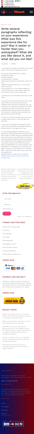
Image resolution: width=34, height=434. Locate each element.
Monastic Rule (5, 158)
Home (3, 403)
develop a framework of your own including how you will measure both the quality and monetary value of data (15, 339)
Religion (4, 63)
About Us (4, 413)
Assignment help (11, 154)
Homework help (15, 156)
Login (7, 213)
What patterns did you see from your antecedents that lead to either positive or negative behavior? (15, 346)
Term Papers (5, 406)
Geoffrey (13, 63)
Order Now (4, 410)
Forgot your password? (24, 216)
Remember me (8, 209)
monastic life (25, 156)
